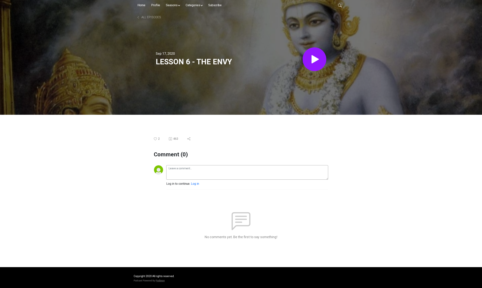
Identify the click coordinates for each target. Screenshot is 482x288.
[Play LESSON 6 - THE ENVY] (314, 59)
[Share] (189, 139)
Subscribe (215, 5)
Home (141, 5)
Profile (155, 5)
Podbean (160, 280)
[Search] (339, 5)
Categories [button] (193, 5)
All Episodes (151, 17)
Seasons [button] (172, 5)
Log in (195, 183)
